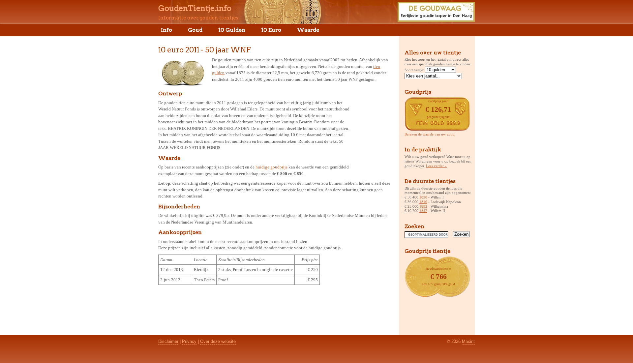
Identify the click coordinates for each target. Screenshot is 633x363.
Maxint (468, 341)
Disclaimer (168, 341)
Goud (195, 30)
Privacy (189, 341)
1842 (423, 211)
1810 (423, 202)
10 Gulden (231, 30)
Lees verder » (436, 166)
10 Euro (271, 30)
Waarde (308, 30)
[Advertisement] (372, 129)
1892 (423, 206)
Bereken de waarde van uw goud (430, 134)
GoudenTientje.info (194, 8)
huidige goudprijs (271, 167)
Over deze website (218, 341)
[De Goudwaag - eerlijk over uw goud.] (436, 20)
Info (166, 30)
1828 (423, 197)
